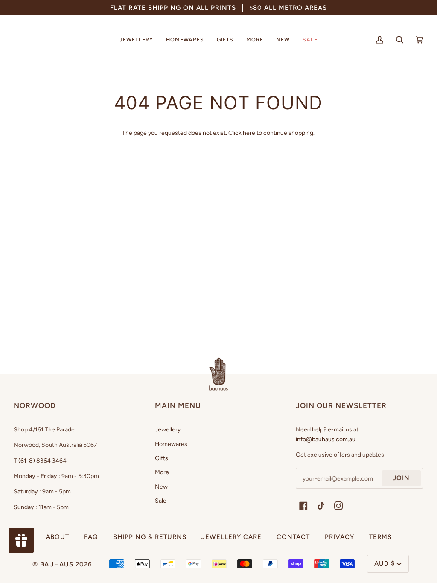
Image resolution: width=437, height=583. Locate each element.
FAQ (91, 537)
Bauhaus (56, 564)
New (161, 486)
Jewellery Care (231, 537)
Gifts (161, 458)
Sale (160, 500)
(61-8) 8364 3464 (42, 460)
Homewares (171, 443)
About (57, 537)
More (162, 472)
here (249, 132)
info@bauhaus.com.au (325, 439)
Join (401, 478)
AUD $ (384, 563)
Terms (380, 537)
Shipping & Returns (149, 537)
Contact (293, 537)
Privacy (339, 537)
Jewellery (168, 429)
